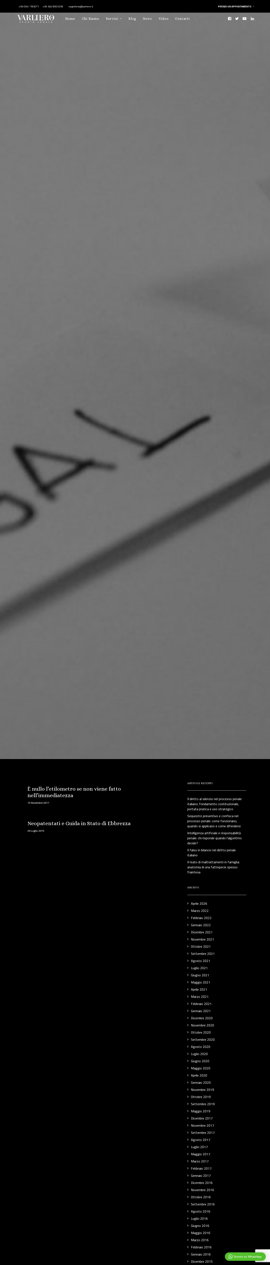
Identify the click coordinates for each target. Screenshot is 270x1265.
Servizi (112, 19)
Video (163, 19)
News (147, 19)
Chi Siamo (90, 19)
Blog (132, 19)
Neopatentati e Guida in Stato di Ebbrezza (79, 823)
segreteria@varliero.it (80, 6)
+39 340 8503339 (53, 6)
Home (70, 19)
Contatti (182, 19)
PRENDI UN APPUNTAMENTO (234, 6)
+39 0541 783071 (29, 6)
